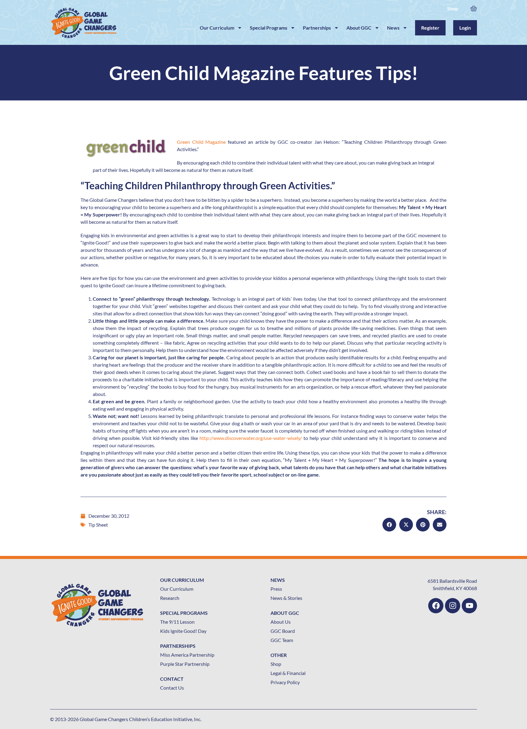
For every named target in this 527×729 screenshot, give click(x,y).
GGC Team (282, 640)
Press (276, 589)
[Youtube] (469, 605)
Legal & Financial (288, 673)
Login (465, 28)
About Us (281, 622)
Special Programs (268, 28)
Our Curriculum (217, 28)
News (393, 28)
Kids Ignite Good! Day (183, 631)
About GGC (358, 28)
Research (169, 598)
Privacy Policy (285, 682)
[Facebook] (435, 605)
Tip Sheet (98, 525)
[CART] (473, 8)
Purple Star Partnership (185, 664)
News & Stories (286, 598)
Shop (452, 8)
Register (430, 28)
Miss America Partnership (187, 655)
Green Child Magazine (201, 142)
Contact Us (172, 688)
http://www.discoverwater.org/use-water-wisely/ (250, 438)
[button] (389, 524)
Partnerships (317, 28)
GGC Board (283, 631)
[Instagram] (452, 605)
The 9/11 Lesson (177, 622)
